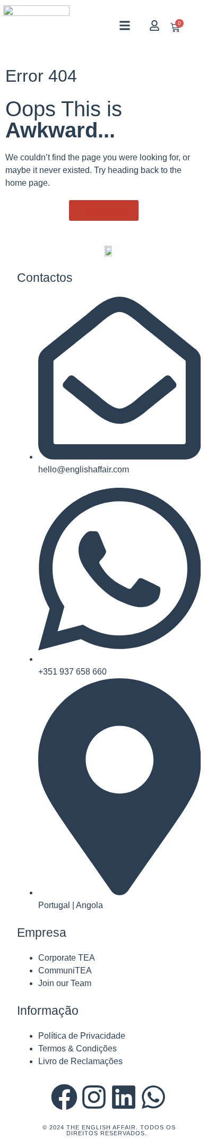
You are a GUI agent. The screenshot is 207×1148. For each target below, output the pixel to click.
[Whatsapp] (153, 1097)
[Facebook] (64, 1097)
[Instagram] (94, 1097)
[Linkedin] (123, 1097)
